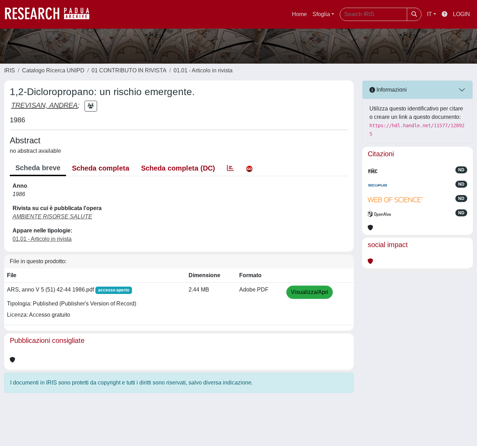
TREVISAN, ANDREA (44, 105)
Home (299, 14)
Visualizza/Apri (309, 292)
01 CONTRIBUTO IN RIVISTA (129, 70)
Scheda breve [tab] (37, 168)
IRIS (9, 70)
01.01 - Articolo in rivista (203, 70)
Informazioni (391, 90)
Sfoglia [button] (321, 14)
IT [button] (429, 14)
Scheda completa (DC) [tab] (178, 168)
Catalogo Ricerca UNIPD (53, 70)
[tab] (230, 168)
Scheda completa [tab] (100, 168)
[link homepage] (50, 14)
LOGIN (461, 14)
